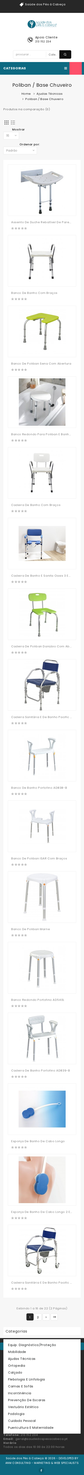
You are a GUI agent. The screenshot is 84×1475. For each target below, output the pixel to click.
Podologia (16, 1414)
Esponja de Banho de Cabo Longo (38, 1141)
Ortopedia (16, 1365)
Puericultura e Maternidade (31, 1427)
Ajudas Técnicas (49, 94)
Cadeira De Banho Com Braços (35, 505)
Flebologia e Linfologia (26, 1379)
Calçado (15, 1372)
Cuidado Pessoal (22, 1421)
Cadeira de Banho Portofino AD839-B (40, 1070)
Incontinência (19, 1393)
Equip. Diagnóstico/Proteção (32, 1345)
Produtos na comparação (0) (26, 109)
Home (26, 94)
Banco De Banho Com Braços (34, 293)
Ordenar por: (29, 144)
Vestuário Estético (23, 1407)
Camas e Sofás (20, 1386)
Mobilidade (17, 1352)
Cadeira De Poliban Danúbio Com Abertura (45, 646)
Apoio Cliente (46, 37)
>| (54, 1316)
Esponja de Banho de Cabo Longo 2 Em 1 (43, 1212)
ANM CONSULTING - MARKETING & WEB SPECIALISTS (42, 1463)
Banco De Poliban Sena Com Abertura (41, 363)
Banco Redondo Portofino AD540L (37, 1000)
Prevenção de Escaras (26, 1400)
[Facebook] (41, 1470)
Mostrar (18, 129)
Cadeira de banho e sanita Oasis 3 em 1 (42, 576)
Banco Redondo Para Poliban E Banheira (43, 434)
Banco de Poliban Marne (30, 929)
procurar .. (65, 54)
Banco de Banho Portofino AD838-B (39, 788)
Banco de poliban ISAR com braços (39, 858)
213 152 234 (43, 41)
